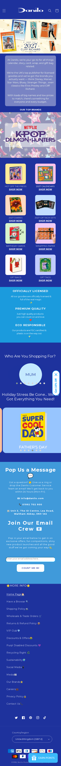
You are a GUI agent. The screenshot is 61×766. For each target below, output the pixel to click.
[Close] (56, 374)
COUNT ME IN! (30, 568)
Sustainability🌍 (16, 659)
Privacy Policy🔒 (17, 696)
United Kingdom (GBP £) (29, 739)
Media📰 (12, 674)
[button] (4, 10)
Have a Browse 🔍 (18, 601)
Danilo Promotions (25, 762)
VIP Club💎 (13, 630)
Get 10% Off (55, 385)
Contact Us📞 (15, 703)
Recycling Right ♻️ (18, 652)
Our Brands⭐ (15, 681)
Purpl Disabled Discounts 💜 (24, 645)
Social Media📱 (16, 667)
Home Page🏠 (15, 594)
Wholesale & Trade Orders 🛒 (24, 616)
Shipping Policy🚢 (17, 608)
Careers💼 (13, 689)
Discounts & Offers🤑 (19, 638)
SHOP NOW (15, 189)
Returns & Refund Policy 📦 (23, 623)
